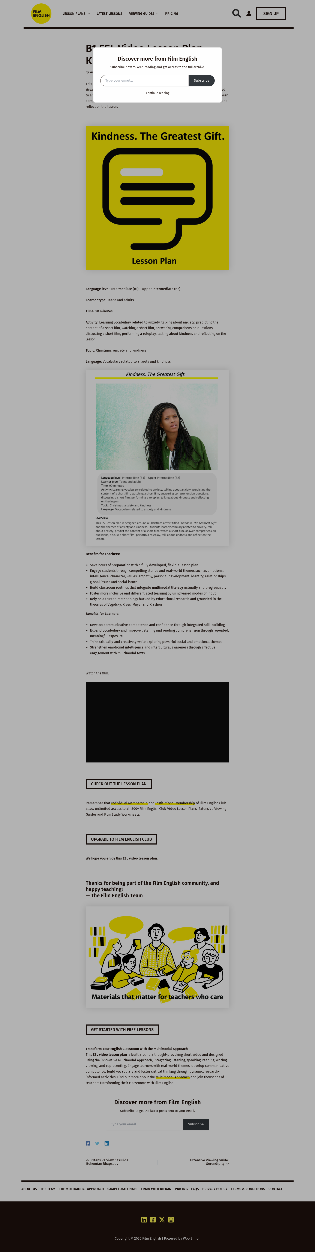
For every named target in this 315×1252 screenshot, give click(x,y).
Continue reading (157, 93)
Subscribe (202, 80)
